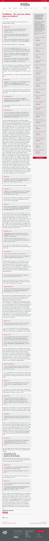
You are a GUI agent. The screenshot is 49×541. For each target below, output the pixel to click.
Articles (20, 8)
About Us (27, 534)
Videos (9, 8)
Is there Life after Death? (40, 60)
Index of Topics (28, 536)
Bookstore (26, 8)
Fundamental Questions (29, 530)
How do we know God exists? (40, 43)
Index (31, 8)
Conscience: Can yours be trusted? (9, 523)
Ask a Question (39, 157)
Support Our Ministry (41, 531)
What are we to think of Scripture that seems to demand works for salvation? (40, 113)
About (4, 8)
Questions (15, 8)
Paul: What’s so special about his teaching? (38, 523)
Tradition (6, 517)
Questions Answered (29, 531)
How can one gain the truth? (40, 107)
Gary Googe (6, 18)
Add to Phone (39, 536)
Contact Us (27, 535)
